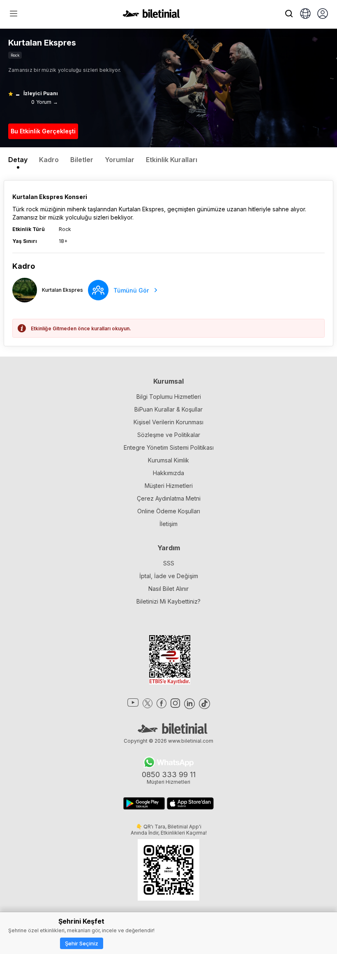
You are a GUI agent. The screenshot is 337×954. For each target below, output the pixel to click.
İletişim (168, 523)
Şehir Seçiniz (81, 943)
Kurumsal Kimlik (168, 460)
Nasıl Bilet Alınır (168, 588)
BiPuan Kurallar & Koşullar (168, 409)
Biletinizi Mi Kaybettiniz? (168, 601)
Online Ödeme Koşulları (168, 511)
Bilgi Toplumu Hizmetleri (168, 396)
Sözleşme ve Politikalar (168, 434)
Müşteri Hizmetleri (169, 485)
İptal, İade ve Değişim (168, 575)
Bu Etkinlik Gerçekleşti (43, 131)
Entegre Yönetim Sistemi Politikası (169, 447)
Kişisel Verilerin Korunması (168, 422)
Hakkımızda (168, 472)
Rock (15, 55)
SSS (168, 563)
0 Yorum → (44, 102)
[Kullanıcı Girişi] (322, 14)
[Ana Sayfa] (151, 15)
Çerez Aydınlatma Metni (169, 498)
